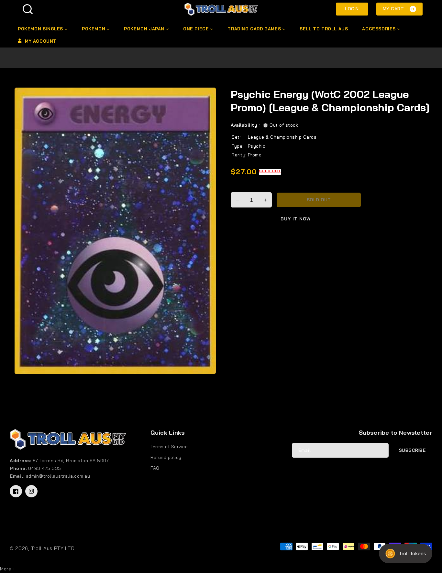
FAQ (155, 468)
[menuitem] (42, 29)
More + (7, 569)
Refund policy (166, 457)
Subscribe (412, 450)
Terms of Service (169, 447)
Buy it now (296, 219)
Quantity (241, 187)
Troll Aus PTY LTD (53, 548)
